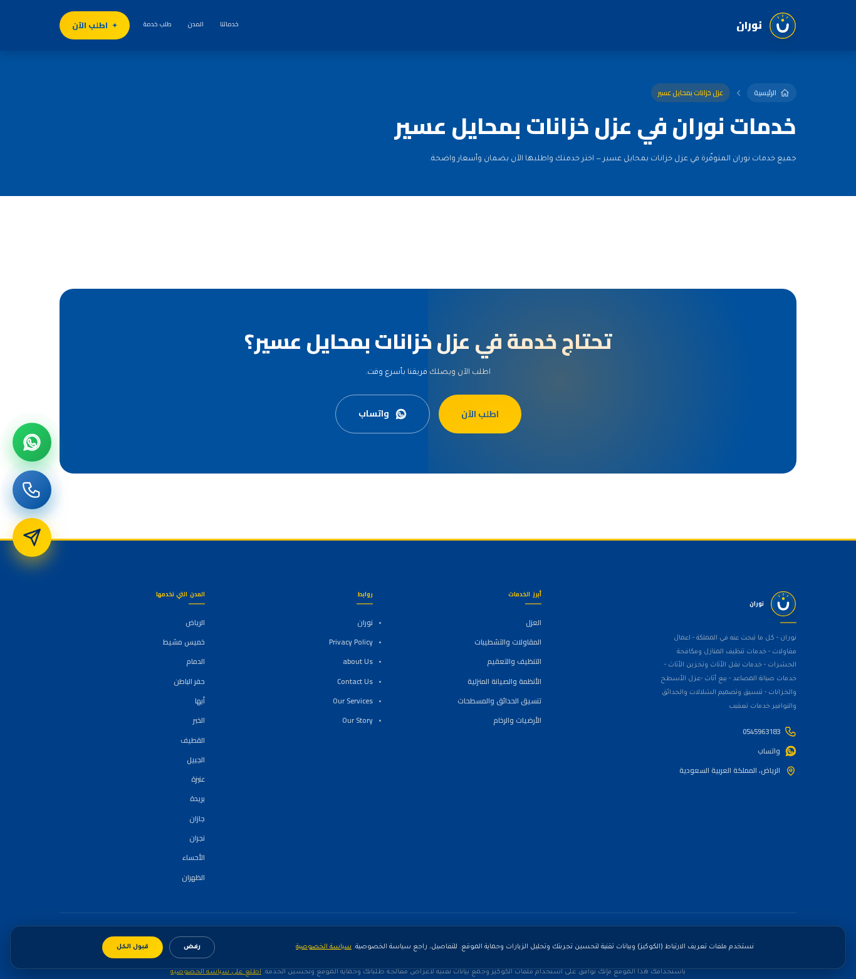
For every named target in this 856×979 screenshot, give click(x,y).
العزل (533, 622)
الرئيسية (765, 92)
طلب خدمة (158, 24)
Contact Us (355, 681)
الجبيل (196, 760)
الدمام (195, 661)
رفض (192, 947)
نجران (197, 838)
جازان (197, 819)
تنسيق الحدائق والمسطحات (499, 701)
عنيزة (198, 779)
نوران (365, 622)
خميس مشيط (184, 642)
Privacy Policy (351, 642)
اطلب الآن (90, 25)
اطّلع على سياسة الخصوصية (215, 972)
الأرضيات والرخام (517, 720)
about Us (358, 661)
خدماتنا (229, 24)
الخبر (199, 720)
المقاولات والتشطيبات (507, 642)
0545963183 (761, 731)
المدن (196, 24)
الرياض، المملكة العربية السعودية (729, 770)
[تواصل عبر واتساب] (32, 442)
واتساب (373, 413)
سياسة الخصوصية (324, 947)
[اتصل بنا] (32, 489)
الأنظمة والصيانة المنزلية (504, 681)
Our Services (353, 701)
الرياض (195, 622)
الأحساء (193, 857)
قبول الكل (133, 947)
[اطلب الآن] (32, 537)
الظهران (193, 877)
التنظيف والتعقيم (514, 661)
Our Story (357, 720)
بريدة (197, 798)
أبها (200, 701)
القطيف (192, 740)
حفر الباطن (189, 681)
